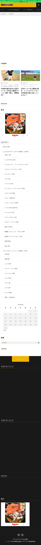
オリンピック (8, 174)
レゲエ (6, 287)
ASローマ (25, 84)
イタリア (30, 84)
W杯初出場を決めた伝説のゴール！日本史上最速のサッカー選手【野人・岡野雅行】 (10, 92)
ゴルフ (6, 179)
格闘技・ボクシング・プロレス (13, 231)
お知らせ (5, 146)
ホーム (2, 9)
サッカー (16, 71)
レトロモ (25, 539)
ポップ (6, 278)
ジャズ (6, 264)
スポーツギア (8, 193)
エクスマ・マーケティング (12, 169)
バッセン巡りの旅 (10, 207)
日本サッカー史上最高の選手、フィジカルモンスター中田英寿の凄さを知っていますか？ (30, 92)
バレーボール (8, 212)
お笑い (6, 155)
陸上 (6, 246)
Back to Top (20, 359)
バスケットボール (10, 203)
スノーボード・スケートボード (13, 188)
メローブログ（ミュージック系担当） (13, 251)
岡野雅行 (10, 86)
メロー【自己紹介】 (28, 9)
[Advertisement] (20, 37)
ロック (6, 292)
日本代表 (16, 86)
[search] (38, 342)
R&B (6, 259)
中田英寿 (5, 86)
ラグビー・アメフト (10, 222)
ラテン (6, 283)
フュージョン (8, 273)
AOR (6, 254)
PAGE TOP (37, 526)
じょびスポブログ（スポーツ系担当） (13, 151)
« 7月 (4, 330)
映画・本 (7, 227)
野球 (6, 241)
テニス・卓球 (8, 198)
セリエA (32, 86)
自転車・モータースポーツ (12, 236)
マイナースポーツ (10, 217)
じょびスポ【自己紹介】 (13, 9)
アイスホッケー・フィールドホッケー (15, 164)
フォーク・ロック (10, 268)
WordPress (32, 541)
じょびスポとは (9, 159)
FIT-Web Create (16, 541)
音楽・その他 (8, 297)
